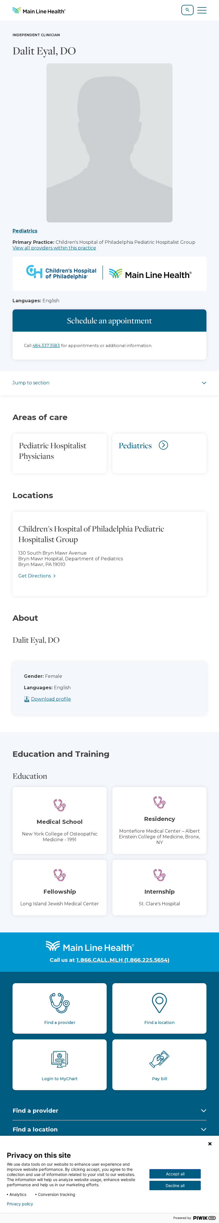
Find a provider (35, 1110)
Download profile (51, 699)
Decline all (175, 1185)
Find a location (35, 1129)
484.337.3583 (46, 345)
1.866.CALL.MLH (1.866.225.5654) (122, 960)
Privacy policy (20, 1204)
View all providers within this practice (54, 248)
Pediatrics (25, 231)
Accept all (175, 1173)
